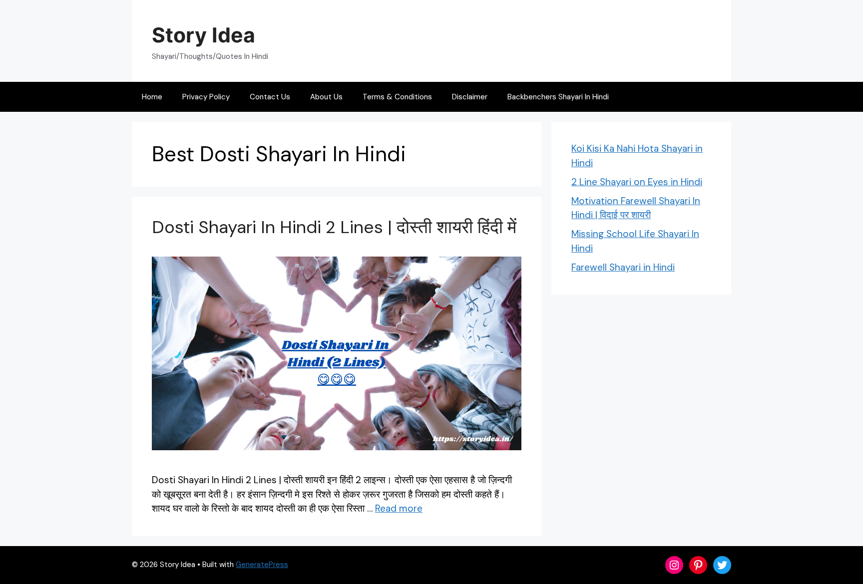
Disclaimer (469, 97)
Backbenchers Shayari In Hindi (558, 97)
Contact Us (270, 97)
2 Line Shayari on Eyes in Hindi (636, 182)
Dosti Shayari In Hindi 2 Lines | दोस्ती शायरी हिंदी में (334, 227)
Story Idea (203, 34)
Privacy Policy (206, 97)
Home (152, 97)
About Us (326, 97)
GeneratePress (262, 565)
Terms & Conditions (397, 97)
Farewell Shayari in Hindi (623, 267)
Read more (399, 508)
